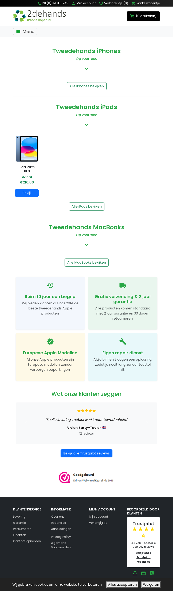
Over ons (57, 516)
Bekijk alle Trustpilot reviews (86, 453)
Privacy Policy (61, 537)
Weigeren (151, 584)
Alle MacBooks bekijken (86, 262)
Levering (19, 516)
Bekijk (27, 192)
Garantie (19, 523)
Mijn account (98, 516)
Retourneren (22, 529)
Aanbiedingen (61, 529)
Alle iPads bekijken (87, 206)
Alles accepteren (122, 584)
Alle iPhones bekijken (86, 86)
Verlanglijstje (98, 523)
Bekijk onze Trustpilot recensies (143, 557)
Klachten (19, 535)
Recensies (58, 523)
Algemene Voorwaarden (61, 545)
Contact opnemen (27, 541)
